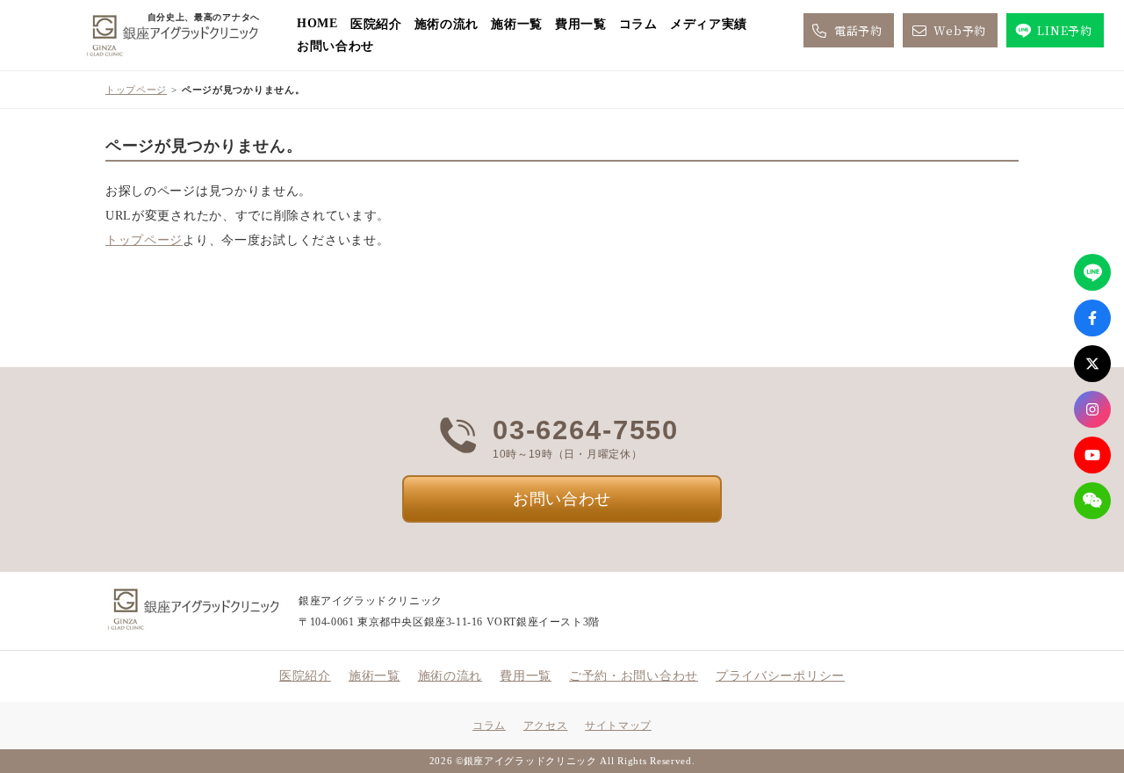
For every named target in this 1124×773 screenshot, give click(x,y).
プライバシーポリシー (780, 676)
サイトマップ (618, 725)
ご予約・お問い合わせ (633, 676)
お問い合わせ (335, 46)
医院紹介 (376, 24)
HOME (317, 23)
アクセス (545, 725)
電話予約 (858, 30)
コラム (638, 24)
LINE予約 (1064, 30)
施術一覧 (517, 24)
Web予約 (959, 30)
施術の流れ (446, 24)
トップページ (136, 89)
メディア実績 (708, 24)
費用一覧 (581, 24)
